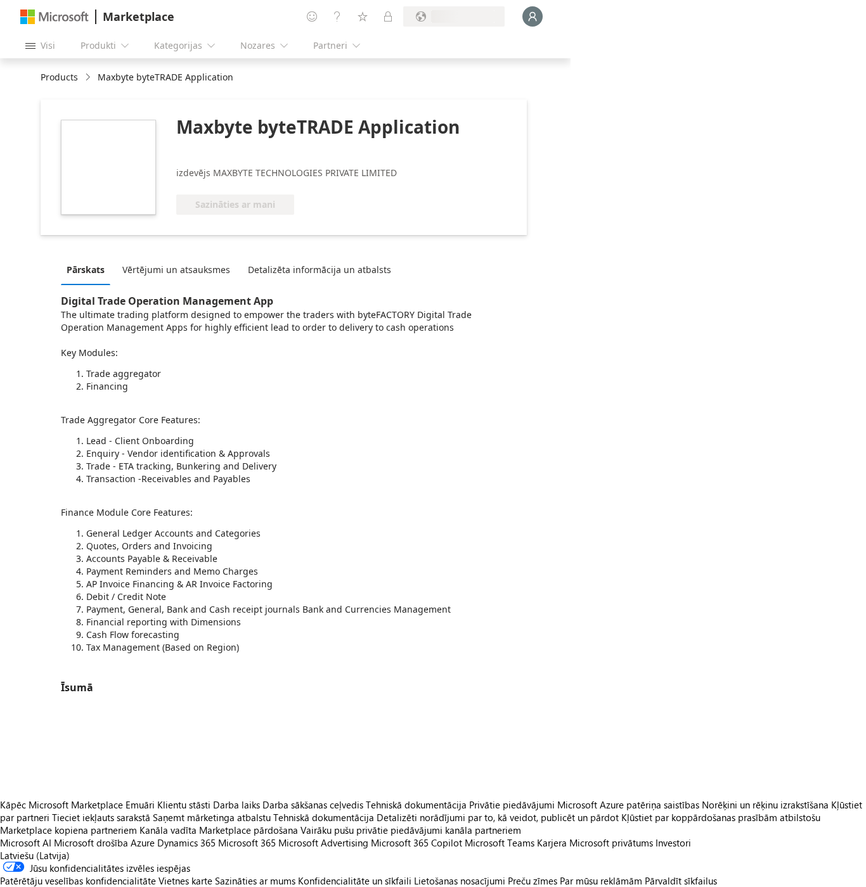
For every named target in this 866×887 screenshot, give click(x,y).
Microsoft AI (25, 842)
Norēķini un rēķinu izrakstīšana (765, 804)
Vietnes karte (185, 880)
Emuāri (140, 804)
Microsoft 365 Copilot (416, 842)
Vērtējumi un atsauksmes (176, 270)
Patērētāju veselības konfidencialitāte (78, 880)
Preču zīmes (532, 880)
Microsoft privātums (611, 842)
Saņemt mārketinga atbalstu (212, 817)
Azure (143, 842)
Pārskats (86, 270)
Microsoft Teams (499, 842)
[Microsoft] (54, 17)
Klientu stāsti (183, 804)
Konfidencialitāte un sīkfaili (354, 880)
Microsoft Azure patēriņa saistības (629, 804)
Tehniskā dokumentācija (416, 804)
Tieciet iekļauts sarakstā (101, 817)
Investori (673, 842)
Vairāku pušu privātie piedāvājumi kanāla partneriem (411, 830)
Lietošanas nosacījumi (459, 880)
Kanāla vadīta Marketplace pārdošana (218, 830)
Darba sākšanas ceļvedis (312, 804)
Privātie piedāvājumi (512, 804)
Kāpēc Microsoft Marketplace (61, 804)
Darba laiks (236, 804)
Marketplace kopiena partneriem (68, 830)
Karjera (552, 842)
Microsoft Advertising (323, 842)
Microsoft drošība (91, 842)
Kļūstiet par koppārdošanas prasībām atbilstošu (720, 817)
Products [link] (59, 77)
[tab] (89, 269)
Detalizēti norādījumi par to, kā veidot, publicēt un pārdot (498, 817)
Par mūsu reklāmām (601, 880)
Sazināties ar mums (255, 880)
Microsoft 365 (247, 842)
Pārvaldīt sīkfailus (681, 880)
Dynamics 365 (186, 842)
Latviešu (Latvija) (35, 855)
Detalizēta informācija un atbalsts (319, 270)
